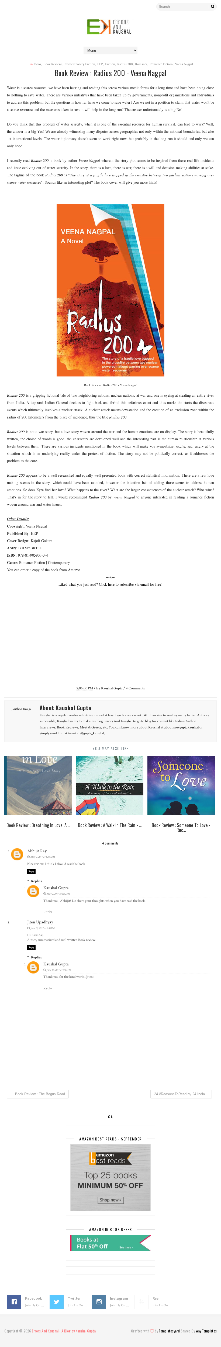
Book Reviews (53, 64)
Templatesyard (169, 1331)
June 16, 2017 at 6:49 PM (59, 970)
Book (37, 64)
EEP (100, 64)
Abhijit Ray (37, 851)
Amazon (74, 569)
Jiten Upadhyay (40, 922)
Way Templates (206, 1331)
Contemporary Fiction (80, 64)
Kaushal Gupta (56, 888)
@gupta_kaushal (92, 733)
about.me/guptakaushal (181, 727)
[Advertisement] (110, 633)
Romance (141, 64)
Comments (135, 688)
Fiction (110, 64)
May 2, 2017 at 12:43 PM (42, 857)
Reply (31, 871)
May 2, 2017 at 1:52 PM (58, 894)
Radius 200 (125, 64)
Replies (36, 881)
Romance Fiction (161, 64)
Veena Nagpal (184, 64)
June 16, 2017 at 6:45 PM (42, 928)
